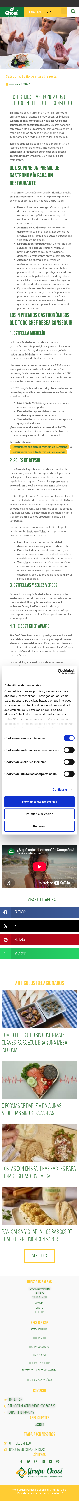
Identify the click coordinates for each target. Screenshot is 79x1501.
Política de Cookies (37, 1489)
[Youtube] (50, 1461)
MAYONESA (40, 1303)
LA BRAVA (39, 1293)
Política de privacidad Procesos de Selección (39, 1493)
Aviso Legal (18, 1489)
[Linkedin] (43, 1461)
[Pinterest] (57, 1461)
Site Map (54, 1489)
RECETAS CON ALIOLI (40, 1329)
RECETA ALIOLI (39, 1338)
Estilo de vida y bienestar (40, 76)
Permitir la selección (39, 813)
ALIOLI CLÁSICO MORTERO (39, 1288)
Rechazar (39, 826)
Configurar (60, 789)
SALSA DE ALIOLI (39, 1297)
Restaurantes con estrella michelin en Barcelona (39, 446)
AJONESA (39, 1308)
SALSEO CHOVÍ (39, 1355)
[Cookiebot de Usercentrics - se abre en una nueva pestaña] (58, 671)
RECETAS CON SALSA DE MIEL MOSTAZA (39, 1370)
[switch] (69, 750)
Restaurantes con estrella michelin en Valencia (38, 452)
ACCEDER (39, 1424)
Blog (63, 1489)
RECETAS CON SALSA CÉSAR (39, 1379)
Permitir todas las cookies (39, 801)
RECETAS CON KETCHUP (39, 1363)
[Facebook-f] (21, 1461)
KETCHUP (39, 1312)
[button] (64, 11)
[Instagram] (36, 1461)
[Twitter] (28, 1461)
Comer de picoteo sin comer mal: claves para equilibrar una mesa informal (34, 1042)
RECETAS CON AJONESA (39, 1347)
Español (35, 12)
